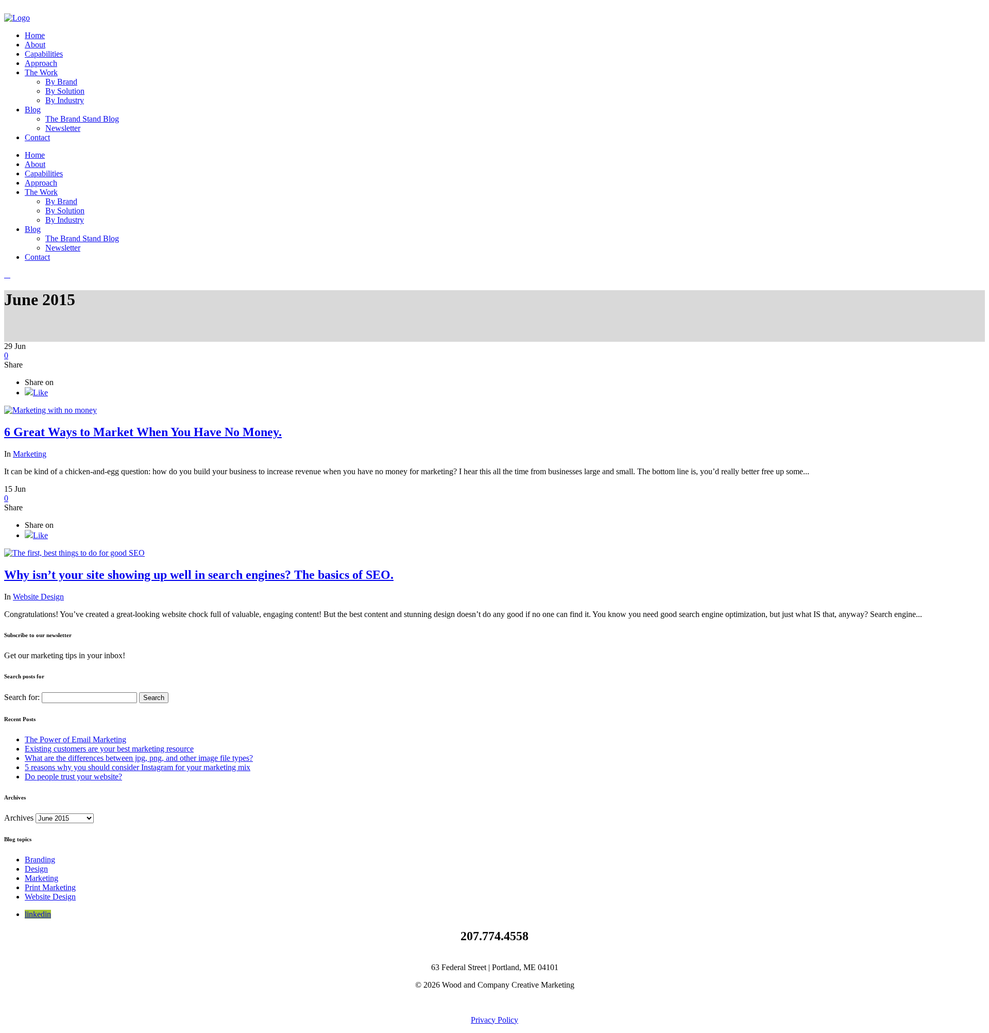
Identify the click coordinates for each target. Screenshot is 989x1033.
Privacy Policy (494, 1019)
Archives (18, 817)
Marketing (29, 453)
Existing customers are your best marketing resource (109, 748)
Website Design (38, 596)
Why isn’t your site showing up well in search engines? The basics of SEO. (199, 574)
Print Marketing (50, 887)
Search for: (22, 697)
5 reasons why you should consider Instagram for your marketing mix (137, 767)
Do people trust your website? (73, 776)
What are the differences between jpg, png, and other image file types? (139, 758)
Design (36, 868)
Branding (40, 859)
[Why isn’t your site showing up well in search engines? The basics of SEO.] (74, 552)
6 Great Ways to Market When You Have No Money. (143, 432)
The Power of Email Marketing (75, 739)
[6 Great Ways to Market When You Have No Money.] (50, 410)
